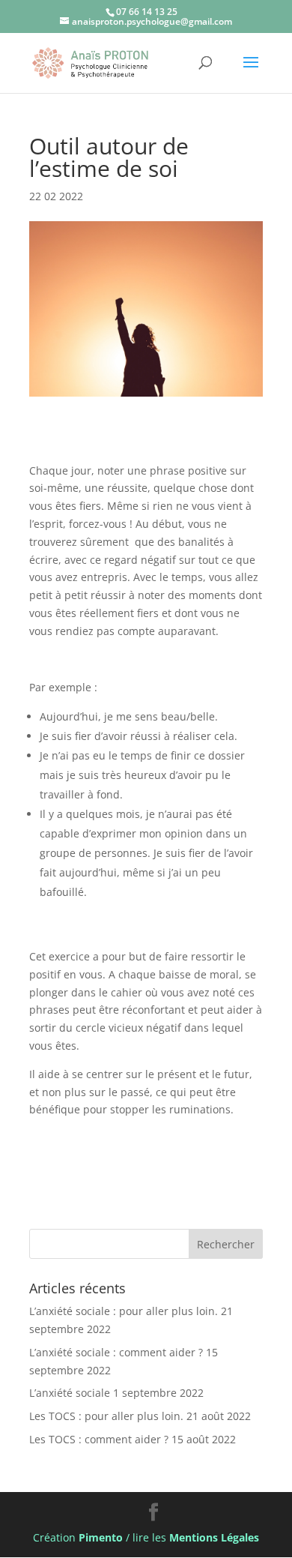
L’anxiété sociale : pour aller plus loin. (123, 1311)
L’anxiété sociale (69, 1393)
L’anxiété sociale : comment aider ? (116, 1352)
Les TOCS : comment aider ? (98, 1439)
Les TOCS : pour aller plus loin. (106, 1416)
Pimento (101, 1537)
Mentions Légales (214, 1537)
